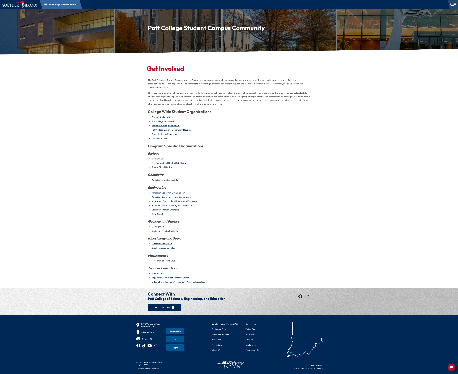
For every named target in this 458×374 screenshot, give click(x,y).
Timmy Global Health (162, 167)
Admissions (217, 345)
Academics (216, 339)
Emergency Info (252, 350)
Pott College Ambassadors (164, 121)
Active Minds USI (160, 138)
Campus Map (250, 324)
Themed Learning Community (166, 125)
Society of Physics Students (165, 231)
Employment (250, 345)
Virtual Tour (250, 329)
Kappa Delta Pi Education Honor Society (171, 277)
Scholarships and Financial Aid (225, 324)
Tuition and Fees (219, 329)
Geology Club (158, 226)
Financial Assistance (220, 334)
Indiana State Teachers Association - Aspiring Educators (178, 281)
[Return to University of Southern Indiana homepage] (230, 365)
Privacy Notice (316, 365)
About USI (216, 350)
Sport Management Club (163, 248)
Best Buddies (158, 273)
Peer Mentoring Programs (164, 134)
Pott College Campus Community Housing (171, 129)
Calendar (249, 339)
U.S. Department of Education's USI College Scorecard (148, 363)
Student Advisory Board (163, 117)
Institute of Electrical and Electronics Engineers (174, 201)
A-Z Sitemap (250, 334)
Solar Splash (157, 214)
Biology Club (157, 158)
